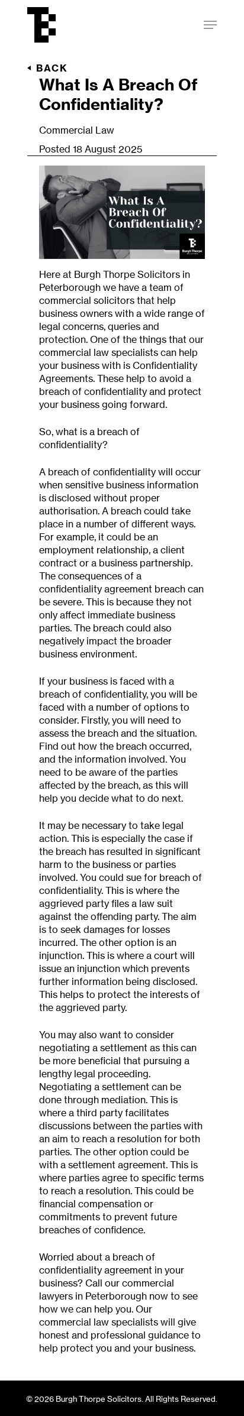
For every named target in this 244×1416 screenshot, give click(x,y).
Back (52, 68)
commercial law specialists (98, 352)
